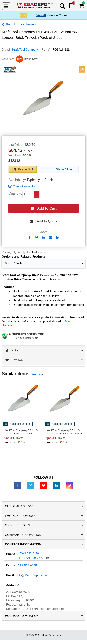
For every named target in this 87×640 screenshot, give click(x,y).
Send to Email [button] (50, 238)
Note (14, 350)
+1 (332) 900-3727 (31, 557)
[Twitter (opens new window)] (30, 485)
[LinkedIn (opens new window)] (56, 485)
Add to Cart (47, 208)
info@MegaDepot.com (32, 575)
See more (37, 374)
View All (41, 15)
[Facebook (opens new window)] (17, 485)
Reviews (17, 360)
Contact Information (23, 544)
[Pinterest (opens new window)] (43, 485)
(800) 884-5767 (29, 552)
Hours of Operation (22, 615)
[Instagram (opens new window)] (69, 485)
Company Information (23, 534)
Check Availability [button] (24, 186)
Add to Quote (47, 221)
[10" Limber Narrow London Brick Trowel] (65, 398)
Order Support (18, 525)
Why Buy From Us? (20, 515)
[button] (37, 193)
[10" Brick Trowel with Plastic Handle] (23, 398)
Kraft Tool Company (25, 49)
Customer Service (20, 506)
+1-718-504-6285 (25, 565)
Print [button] (57, 237)
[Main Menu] (6, 6)
